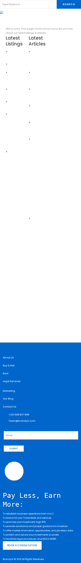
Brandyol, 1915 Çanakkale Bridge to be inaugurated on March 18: (41, 227)
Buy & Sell (9, 365)
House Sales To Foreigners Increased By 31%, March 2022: (41, 147)
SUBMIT (13, 448)
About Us (8, 357)
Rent (5, 373)
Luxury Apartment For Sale (18, 56)
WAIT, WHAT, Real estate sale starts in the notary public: (39, 60)
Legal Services (12, 381)
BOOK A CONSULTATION (22, 545)
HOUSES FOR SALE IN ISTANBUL (16, 93)
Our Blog (8, 398)
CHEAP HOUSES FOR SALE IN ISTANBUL (18, 106)
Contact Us (9, 406)
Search (69, 4)
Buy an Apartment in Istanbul (17, 135)
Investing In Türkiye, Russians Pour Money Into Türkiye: (40, 189)
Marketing (9, 391)
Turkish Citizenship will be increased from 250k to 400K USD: (41, 168)
